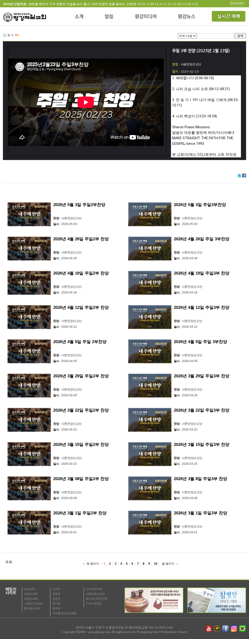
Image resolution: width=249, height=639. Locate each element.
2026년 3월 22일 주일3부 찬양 (201, 410)
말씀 (109, 17)
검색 (240, 35)
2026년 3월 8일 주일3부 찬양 (200, 478)
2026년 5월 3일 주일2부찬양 (79, 204)
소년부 (56, 589)
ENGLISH (237, 3)
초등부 (56, 594)
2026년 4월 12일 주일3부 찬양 (201, 307)
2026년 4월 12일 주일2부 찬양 (81, 307)
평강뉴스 (187, 17)
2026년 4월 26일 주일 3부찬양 (201, 239)
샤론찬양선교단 (95, 594)
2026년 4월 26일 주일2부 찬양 (81, 239)
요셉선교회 (30, 598)
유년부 (56, 598)
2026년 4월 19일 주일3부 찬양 (201, 273)
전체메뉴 (229, 17)
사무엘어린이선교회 (64, 613)
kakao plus (217, 628)
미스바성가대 (94, 589)
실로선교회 (30, 594)
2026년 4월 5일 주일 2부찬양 (80, 341)
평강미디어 (146, 17)
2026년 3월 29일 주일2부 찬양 (81, 376)
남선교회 (29, 589)
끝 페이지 (168, 563)
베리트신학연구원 (96, 598)
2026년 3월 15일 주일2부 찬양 (81, 444)
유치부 (56, 603)
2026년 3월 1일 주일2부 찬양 (80, 513)
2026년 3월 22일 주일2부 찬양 (81, 410)
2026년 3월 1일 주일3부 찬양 (200, 513)
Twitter (239, 175)
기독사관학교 (94, 603)
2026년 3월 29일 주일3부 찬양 (201, 376)
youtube (209, 628)
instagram (234, 628)
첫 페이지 (93, 563)
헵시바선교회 (32, 608)
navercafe (243, 628)
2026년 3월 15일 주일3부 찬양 (201, 444)
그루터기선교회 (33, 603)
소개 (79, 17)
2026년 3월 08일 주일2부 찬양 (81, 478)
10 (155, 563)
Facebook (244, 175)
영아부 (56, 608)
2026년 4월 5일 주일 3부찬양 (200, 341)
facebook (226, 628)
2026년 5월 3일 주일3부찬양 (200, 204)
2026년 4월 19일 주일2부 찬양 (81, 273)
